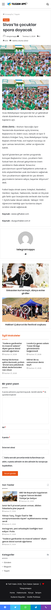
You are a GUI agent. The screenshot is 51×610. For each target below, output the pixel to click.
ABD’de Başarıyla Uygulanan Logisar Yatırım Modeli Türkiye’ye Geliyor (33, 495)
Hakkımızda (21, 593)
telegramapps (11, 36)
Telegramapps (25, 588)
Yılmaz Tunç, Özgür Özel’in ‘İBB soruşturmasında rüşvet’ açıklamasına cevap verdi (25, 518)
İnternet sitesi (8, 447)
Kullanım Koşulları (18, 597)
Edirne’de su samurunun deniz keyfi (35, 362)
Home (12, 593)
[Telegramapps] (18, 4)
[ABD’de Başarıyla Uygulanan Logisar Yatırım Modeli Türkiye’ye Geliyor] (9, 496)
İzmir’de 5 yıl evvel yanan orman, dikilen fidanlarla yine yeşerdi (21, 507)
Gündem (7, 562)
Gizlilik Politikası (33, 597)
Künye (30, 593)
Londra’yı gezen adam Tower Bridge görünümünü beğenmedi (38, 347)
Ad (4, 427)
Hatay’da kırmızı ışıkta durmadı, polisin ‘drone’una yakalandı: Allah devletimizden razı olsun (13, 364)
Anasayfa (8, 14)
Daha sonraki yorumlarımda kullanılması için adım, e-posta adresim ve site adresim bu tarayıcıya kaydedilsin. (24, 461)
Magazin (7, 567)
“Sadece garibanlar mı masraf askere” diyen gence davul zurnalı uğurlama (12, 347)
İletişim (38, 593)
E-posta (6, 437)
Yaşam (17, 14)
